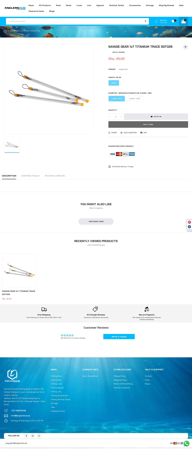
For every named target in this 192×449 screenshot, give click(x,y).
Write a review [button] (119, 336)
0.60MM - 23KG (134, 99)
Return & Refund (55, 175)
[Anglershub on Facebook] (26, 436)
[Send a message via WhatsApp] (186, 443)
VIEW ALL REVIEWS (118, 52)
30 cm (114, 83)
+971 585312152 (18, 410)
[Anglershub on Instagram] (32, 436)
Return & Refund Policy (123, 384)
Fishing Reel (56, 380)
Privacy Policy (119, 376)
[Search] (145, 21)
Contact (148, 376)
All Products (45, 5)
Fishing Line (56, 392)
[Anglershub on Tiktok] (39, 436)
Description (9, 175)
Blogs (52, 11)
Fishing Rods (56, 376)
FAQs (147, 380)
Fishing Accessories (59, 395)
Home (31, 5)
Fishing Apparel (57, 388)
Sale (181, 5)
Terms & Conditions (122, 388)
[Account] (156, 21)
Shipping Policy (30, 175)
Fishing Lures (56, 384)
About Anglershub (90, 376)
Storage (54, 403)
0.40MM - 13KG (117, 99)
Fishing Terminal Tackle (60, 399)
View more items (96, 221)
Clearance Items (36, 11)
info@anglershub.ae (20, 415)
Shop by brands (166, 5)
